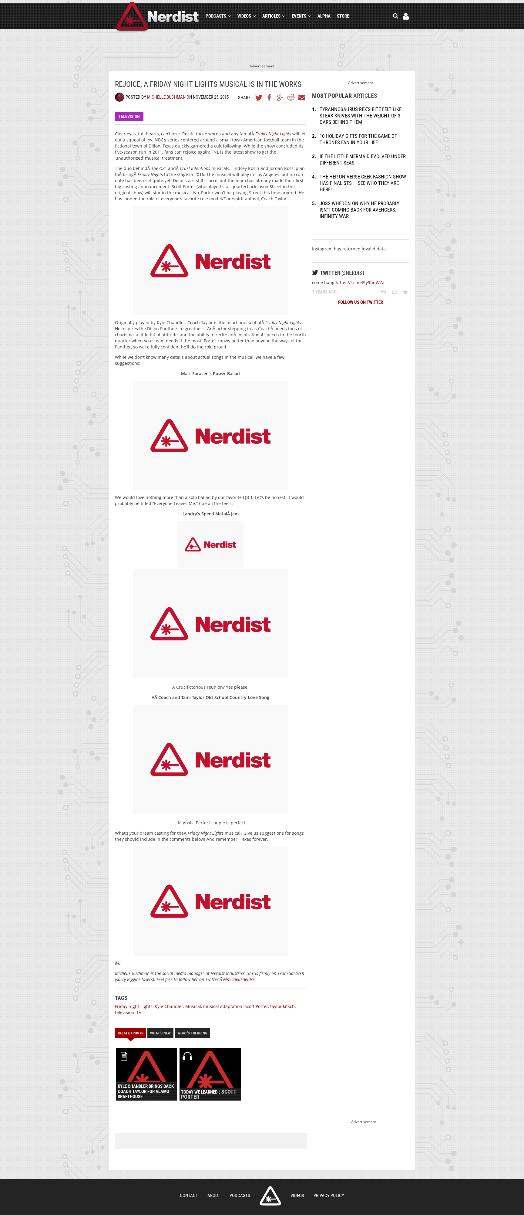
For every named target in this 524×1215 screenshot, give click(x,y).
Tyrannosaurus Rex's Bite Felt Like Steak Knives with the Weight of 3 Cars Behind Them (360, 115)
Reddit (291, 97)
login (406, 16)
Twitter (259, 97)
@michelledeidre (239, 979)
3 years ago (324, 292)
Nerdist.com (270, 1196)
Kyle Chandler (169, 1006)
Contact (189, 1195)
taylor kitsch (282, 1006)
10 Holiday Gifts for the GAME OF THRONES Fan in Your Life (358, 139)
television (124, 1012)
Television (129, 116)
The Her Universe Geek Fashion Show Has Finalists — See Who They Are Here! (363, 183)
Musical (193, 1006)
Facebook (270, 97)
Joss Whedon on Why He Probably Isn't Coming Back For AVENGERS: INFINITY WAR (359, 209)
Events (299, 16)
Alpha (324, 16)
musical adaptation (222, 1006)
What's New (160, 1033)
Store (343, 16)
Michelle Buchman (166, 97)
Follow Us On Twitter (360, 302)
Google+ (280, 97)
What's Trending (192, 1033)
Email (301, 97)
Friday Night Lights (273, 134)
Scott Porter (256, 1006)
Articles (271, 16)
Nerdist (157, 17)
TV (138, 1012)
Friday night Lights (134, 1006)
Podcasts (216, 16)
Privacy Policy (329, 1195)
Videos (244, 16)
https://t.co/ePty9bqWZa (360, 282)
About (213, 1195)
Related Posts (130, 1033)
